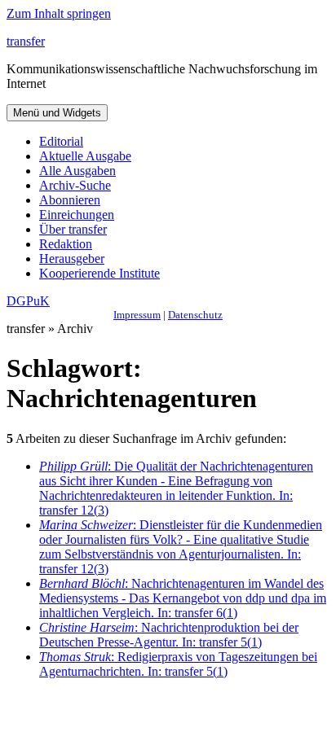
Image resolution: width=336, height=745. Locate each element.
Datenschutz (195, 315)
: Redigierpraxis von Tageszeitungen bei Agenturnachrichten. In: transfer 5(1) (178, 664)
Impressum (137, 315)
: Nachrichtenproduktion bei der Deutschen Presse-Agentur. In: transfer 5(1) (168, 634)
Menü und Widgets (57, 113)
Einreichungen (76, 214)
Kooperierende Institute (99, 273)
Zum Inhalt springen (59, 13)
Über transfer (73, 229)
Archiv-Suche (75, 185)
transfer (26, 41)
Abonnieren (69, 200)
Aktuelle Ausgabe (85, 156)
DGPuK (28, 301)
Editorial (61, 141)
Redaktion (65, 244)
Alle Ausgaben (77, 170)
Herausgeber (71, 258)
